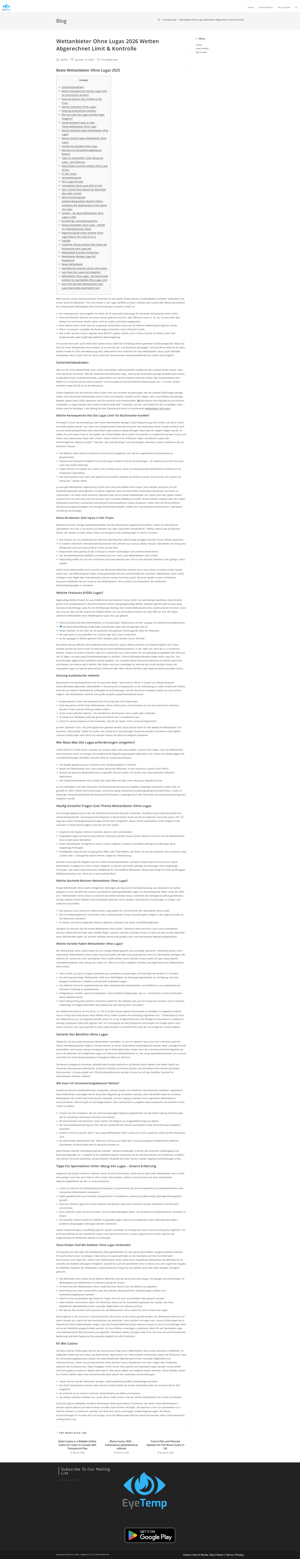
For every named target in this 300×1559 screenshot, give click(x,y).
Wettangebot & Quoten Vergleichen (80, 252)
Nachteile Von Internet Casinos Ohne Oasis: (85, 268)
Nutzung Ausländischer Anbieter (79, 110)
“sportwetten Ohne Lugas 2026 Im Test (82, 185)
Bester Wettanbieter (72, 264)
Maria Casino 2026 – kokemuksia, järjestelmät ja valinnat (121, 1445)
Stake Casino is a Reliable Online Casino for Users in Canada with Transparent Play (77, 1445)
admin (64, 59)
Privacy (239, 1554)
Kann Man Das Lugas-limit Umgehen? (81, 272)
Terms (229, 1554)
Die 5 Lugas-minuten (72, 181)
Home (199, 44)
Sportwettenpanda (71, 177)
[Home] (159, 19)
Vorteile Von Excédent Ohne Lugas (80, 146)
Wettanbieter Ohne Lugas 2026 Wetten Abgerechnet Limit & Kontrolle (211, 19)
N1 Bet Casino (69, 173)
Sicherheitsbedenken (73, 87)
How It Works (202, 48)
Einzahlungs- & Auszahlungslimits (79, 220)
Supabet (66, 240)
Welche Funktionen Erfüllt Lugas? (79, 106)
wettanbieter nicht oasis (157, 408)
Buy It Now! (201, 52)
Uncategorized (109, 59)
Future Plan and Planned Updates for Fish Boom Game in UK (165, 1445)
